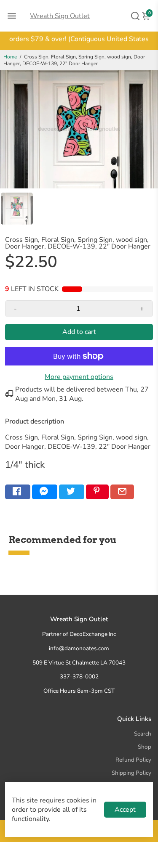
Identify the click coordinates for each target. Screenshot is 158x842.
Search (142, 734)
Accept (125, 809)
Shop (144, 747)
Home (10, 56)
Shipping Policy (131, 773)
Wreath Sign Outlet (60, 16)
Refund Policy (133, 760)
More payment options (79, 376)
